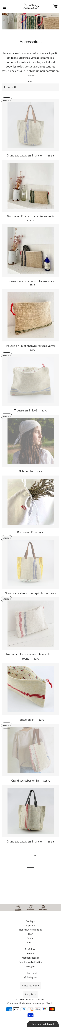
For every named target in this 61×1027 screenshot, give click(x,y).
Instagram (32, 977)
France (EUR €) (29, 985)
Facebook (32, 973)
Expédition (30, 949)
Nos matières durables (30, 929)
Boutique (30, 921)
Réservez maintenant (43, 1024)
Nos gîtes (31, 966)
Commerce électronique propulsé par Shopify (30, 1003)
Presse (30, 942)
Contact (31, 938)
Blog (30, 933)
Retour (30, 953)
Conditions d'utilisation (30, 962)
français (29, 994)
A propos (30, 925)
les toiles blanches (35, 999)
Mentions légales (30, 957)
